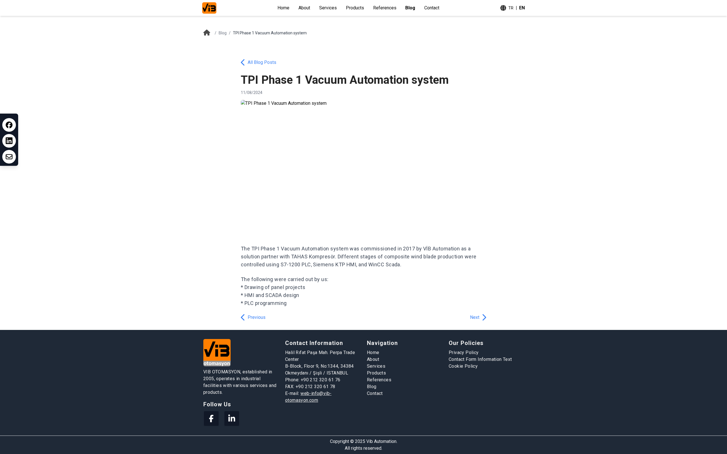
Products (355, 8)
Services (328, 8)
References (384, 8)
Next (474, 317)
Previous (257, 317)
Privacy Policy (464, 352)
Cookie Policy (463, 366)
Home (283, 8)
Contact (431, 8)
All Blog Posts (262, 62)
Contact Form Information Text (480, 359)
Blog (410, 8)
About (304, 8)
